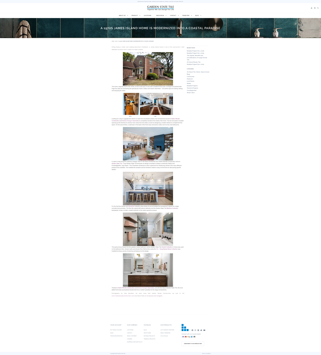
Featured (190, 79)
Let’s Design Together (167, 330)
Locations (147, 15)
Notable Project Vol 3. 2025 (195, 53)
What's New (191, 92)
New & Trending (165, 333)
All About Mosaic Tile (193, 62)
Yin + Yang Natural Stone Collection (167, 249)
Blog (197, 15)
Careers (129, 339)
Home (113, 41)
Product (135, 15)
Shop (111, 333)
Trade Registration (116, 336)
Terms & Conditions (206, 353)
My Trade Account (116, 330)
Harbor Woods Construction (126, 288)
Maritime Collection (172, 208)
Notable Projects (192, 86)
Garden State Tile (117, 163)
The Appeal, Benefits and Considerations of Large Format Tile (197, 58)
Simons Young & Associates (130, 121)
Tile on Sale (164, 336)
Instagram (159, 296)
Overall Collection (167, 247)
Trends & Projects (192, 88)
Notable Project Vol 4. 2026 (195, 51)
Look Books (190, 81)
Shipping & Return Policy (135, 342)
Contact (173, 15)
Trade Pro (185, 15)
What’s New (147, 333)
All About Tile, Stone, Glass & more (198, 72)
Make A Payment (132, 336)
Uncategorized (191, 90)
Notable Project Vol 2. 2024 (196, 64)
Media (189, 83)
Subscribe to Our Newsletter (193, 343)
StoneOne (131, 206)
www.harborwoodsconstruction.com (123, 296)
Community (190, 76)
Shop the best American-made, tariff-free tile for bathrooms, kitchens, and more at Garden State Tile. (160, 1)
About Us (122, 15)
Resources (160, 15)
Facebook (150, 296)
